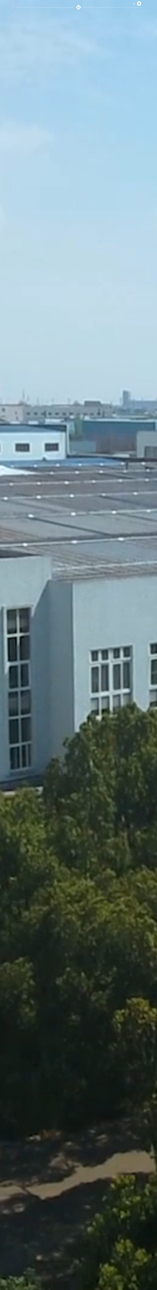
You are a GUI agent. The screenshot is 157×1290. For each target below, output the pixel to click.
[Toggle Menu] (139, 4)
